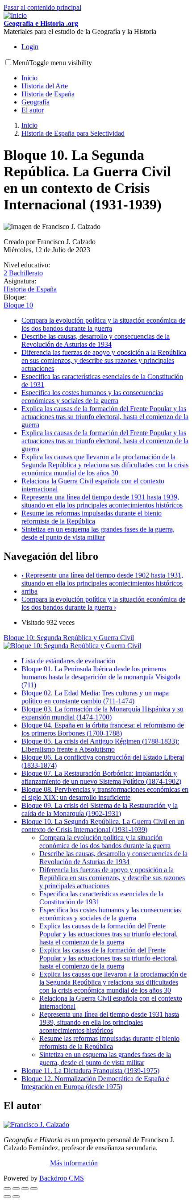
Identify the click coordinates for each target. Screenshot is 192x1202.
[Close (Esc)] (7, 1188)
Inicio (29, 78)
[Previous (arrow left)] (7, 1196)
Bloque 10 (18, 305)
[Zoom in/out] (34, 1188)
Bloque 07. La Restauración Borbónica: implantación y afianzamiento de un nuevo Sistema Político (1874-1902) (101, 777)
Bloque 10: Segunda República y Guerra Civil (69, 637)
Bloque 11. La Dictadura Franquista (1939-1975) (90, 1070)
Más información (74, 1163)
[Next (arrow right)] (16, 1196)
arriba (29, 591)
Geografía (35, 102)
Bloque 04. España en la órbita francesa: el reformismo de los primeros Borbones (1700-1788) (102, 729)
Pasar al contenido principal (42, 7)
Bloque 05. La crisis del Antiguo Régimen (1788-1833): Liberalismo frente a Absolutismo (100, 745)
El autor (32, 110)
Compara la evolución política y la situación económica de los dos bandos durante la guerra (103, 324)
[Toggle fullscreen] (25, 1188)
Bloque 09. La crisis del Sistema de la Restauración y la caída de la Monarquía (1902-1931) (99, 809)
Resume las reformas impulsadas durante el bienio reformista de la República (91, 517)
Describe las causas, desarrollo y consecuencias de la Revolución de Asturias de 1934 (95, 340)
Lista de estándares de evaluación (68, 661)
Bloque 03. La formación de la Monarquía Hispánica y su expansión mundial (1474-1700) (102, 713)
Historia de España (48, 94)
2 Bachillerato (23, 273)
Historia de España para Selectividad (73, 133)
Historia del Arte (44, 86)
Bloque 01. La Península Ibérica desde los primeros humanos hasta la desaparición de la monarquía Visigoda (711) (100, 677)
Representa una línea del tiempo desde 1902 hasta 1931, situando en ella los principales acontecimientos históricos (102, 579)
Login (29, 46)
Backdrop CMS (61, 1178)
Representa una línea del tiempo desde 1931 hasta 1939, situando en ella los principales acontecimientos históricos (102, 501)
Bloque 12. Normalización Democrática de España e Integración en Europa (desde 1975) (95, 1082)
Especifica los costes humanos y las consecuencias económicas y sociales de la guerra (92, 396)
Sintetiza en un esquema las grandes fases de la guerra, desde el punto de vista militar (98, 533)
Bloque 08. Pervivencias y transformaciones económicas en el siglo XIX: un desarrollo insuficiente (104, 793)
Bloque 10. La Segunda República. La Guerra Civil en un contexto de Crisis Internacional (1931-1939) (102, 825)
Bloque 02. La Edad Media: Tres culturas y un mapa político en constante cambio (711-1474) (95, 697)
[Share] (16, 1188)
